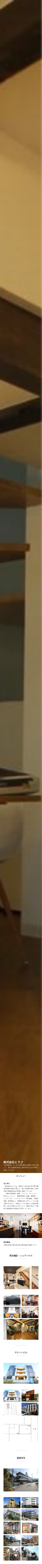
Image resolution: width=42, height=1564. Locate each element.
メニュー (22, 1176)
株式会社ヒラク (13, 1162)
